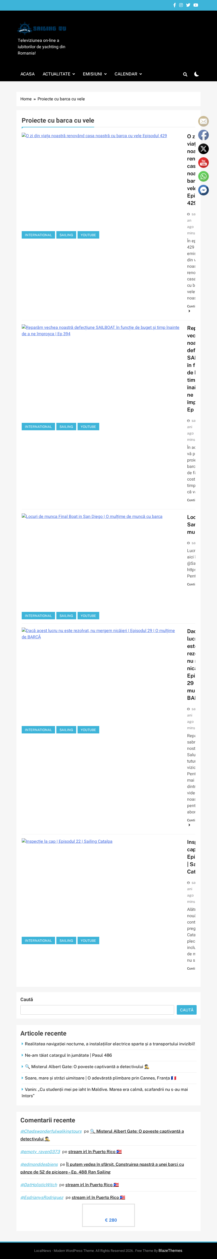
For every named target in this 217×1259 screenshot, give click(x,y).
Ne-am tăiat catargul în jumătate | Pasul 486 (68, 1055)
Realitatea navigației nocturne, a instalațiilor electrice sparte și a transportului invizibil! (110, 1043)
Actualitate (56, 74)
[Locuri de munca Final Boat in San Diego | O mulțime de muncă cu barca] (101, 566)
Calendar (126, 74)
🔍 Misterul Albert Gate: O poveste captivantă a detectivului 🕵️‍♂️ (87, 1066)
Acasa (27, 74)
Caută (26, 999)
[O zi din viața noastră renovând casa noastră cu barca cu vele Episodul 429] (101, 186)
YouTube (88, 235)
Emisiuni (92, 74)
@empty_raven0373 (40, 1151)
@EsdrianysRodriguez (41, 1197)
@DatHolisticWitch (38, 1184)
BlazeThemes (170, 1250)
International (38, 235)
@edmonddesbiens (39, 1164)
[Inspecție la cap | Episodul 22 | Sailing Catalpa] (101, 891)
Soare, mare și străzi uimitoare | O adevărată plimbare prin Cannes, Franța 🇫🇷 (100, 1078)
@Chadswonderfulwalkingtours (51, 1131)
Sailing (66, 235)
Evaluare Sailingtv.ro (108, 1208)
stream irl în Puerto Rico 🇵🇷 (95, 1151)
